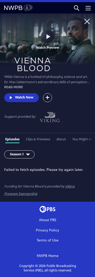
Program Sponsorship (20, 194)
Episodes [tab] (12, 139)
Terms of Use (48, 240)
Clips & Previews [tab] (38, 139)
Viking (69, 186)
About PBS (47, 220)
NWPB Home (48, 256)
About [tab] (61, 139)
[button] (76, 7)
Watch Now (24, 97)
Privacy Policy (47, 230)
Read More (13, 87)
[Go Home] (87, 21)
